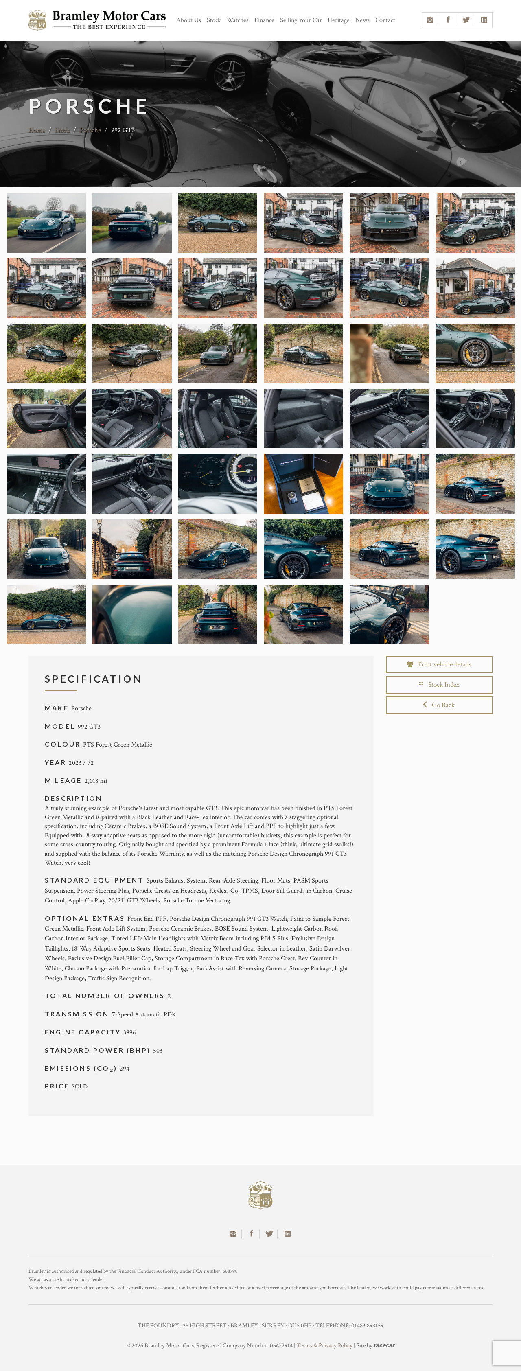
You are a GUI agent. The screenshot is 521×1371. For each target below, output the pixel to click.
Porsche (91, 130)
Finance (264, 20)
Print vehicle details (442, 664)
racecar (384, 1345)
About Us (188, 20)
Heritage (339, 20)
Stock (214, 20)
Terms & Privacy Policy (324, 1345)
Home (36, 130)
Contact (385, 20)
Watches (238, 20)
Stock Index (441, 684)
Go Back (441, 705)
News (362, 20)
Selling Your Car (301, 20)
